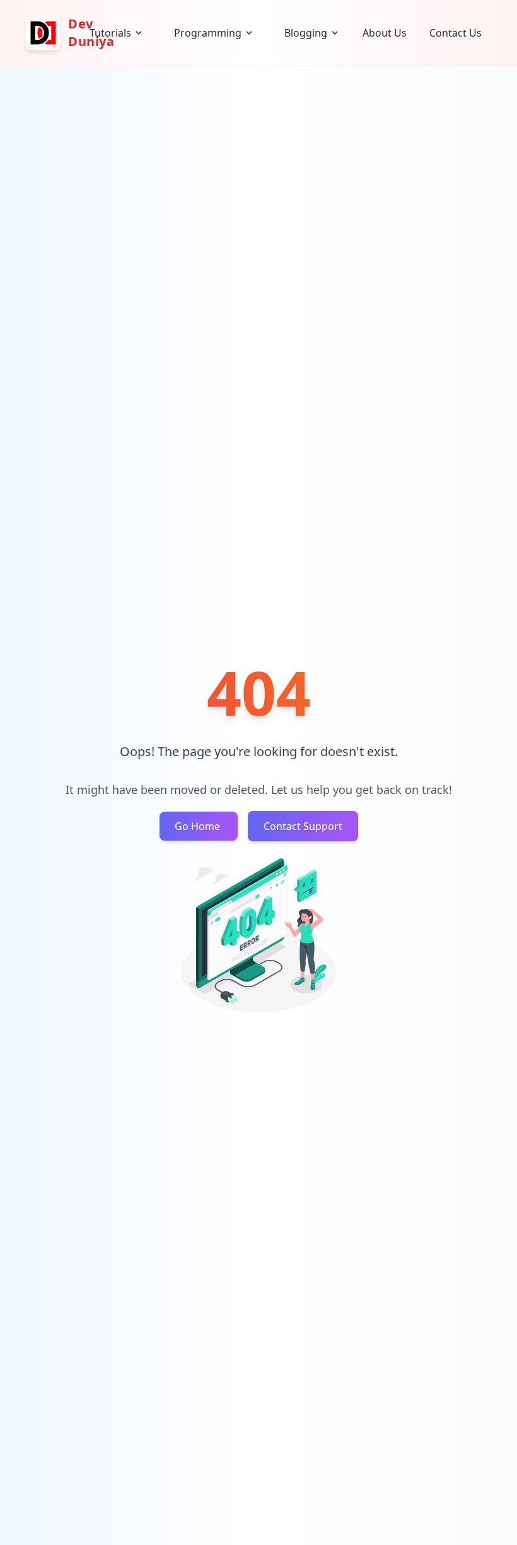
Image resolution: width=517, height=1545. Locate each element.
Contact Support (303, 826)
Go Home (199, 826)
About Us (385, 33)
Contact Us (455, 33)
